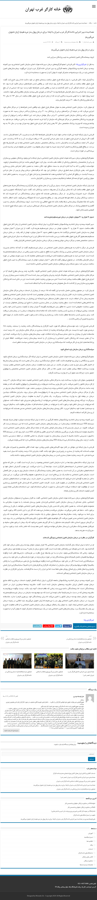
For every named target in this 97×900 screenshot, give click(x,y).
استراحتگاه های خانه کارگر (81, 815)
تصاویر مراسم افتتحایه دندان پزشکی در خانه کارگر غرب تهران (78, 639)
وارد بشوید (57, 744)
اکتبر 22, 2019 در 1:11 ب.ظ (10, 696)
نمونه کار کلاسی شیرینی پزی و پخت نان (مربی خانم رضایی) (69, 811)
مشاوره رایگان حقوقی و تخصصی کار (76, 803)
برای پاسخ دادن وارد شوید (11, 730)
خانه (95, 23)
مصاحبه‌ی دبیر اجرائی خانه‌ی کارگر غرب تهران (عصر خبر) (77, 777)
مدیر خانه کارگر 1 (87, 42)
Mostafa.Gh (40, 895)
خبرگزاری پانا (81, 64)
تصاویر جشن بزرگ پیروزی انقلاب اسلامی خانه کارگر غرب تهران (18, 639)
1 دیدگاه (57, 42)
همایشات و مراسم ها (70, 42)
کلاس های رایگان (87, 856)
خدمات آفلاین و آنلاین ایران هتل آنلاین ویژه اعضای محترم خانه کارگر (74, 773)
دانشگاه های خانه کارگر (85, 853)
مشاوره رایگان (88, 860)
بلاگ (90, 23)
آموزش (90, 833)
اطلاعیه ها (90, 841)
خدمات (90, 849)
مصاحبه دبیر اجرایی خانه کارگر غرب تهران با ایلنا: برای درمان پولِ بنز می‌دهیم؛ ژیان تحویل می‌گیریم (64, 785)
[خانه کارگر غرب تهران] (48, 10)
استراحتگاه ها (88, 837)
